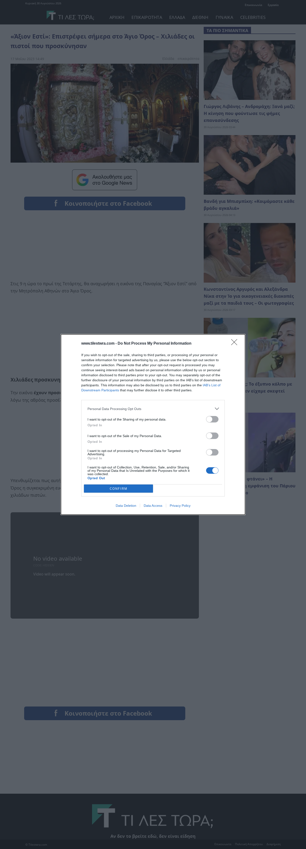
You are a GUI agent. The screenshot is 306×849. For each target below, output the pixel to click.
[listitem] (153, 408)
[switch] (212, 419)
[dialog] (153, 424)
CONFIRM (118, 488)
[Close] (235, 343)
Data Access (153, 505)
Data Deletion (126, 505)
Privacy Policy (180, 505)
